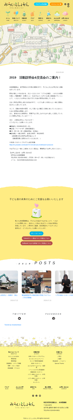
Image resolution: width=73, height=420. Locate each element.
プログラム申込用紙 (41, 4)
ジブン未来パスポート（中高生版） (36, 375)
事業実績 (13, 361)
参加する (48, 19)
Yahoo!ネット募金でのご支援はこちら (36, 238)
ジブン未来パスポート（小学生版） (36, 379)
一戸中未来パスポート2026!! (31, 295)
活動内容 (24, 19)
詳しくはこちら (36, 233)
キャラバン (36, 382)
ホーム (8, 19)
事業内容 (13, 358)
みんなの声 (57, 19)
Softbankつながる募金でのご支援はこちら (36, 243)
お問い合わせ (65, 19)
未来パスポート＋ (36, 363)
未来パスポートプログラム (36, 356)
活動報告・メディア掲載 (13, 363)
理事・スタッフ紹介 (14, 366)
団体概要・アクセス (14, 368)
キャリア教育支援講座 (36, 361)
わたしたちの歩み (13, 356)
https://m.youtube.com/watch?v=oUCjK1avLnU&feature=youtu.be (31, 145)
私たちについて (13, 352)
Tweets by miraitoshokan (12, 325)
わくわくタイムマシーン (36, 358)
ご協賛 (59, 358)
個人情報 (48, 387)
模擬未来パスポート (36, 372)
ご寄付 (59, 356)
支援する (40, 19)
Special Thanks (59, 363)
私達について (16, 19)
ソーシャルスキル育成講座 (36, 369)
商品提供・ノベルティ (59, 361)
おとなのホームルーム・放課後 (36, 366)
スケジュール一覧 (56, 4)
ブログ (32, 19)
